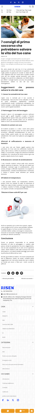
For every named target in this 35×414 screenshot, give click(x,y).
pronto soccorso (20, 246)
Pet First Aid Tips (9, 11)
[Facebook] (11, 2)
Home (2, 11)
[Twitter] (19, 2)
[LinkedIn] (15, 2)
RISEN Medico (30, 78)
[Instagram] (22, 2)
